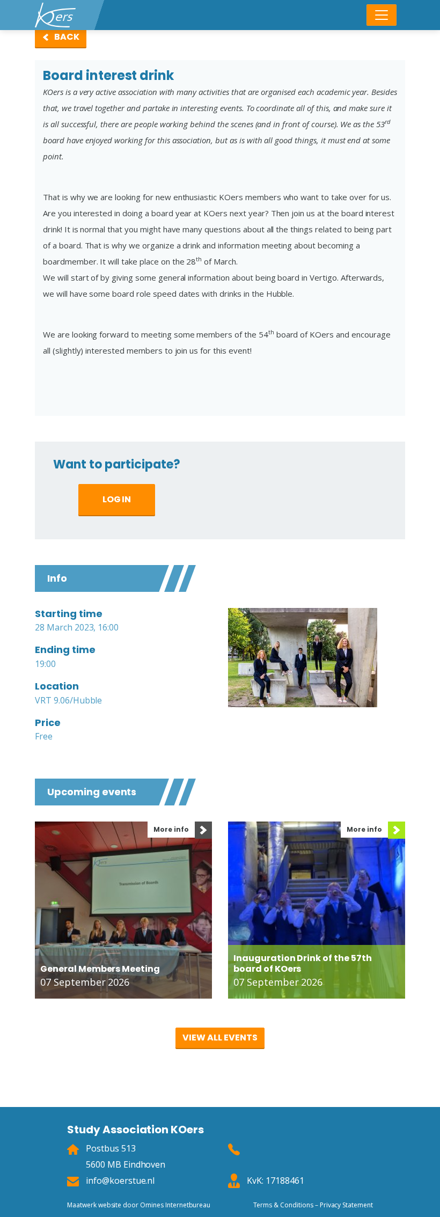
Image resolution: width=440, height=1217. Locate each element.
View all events (219, 1037)
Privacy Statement (346, 1204)
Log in (116, 499)
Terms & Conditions (283, 1204)
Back (66, 37)
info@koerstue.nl (120, 1180)
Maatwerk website (94, 1204)
